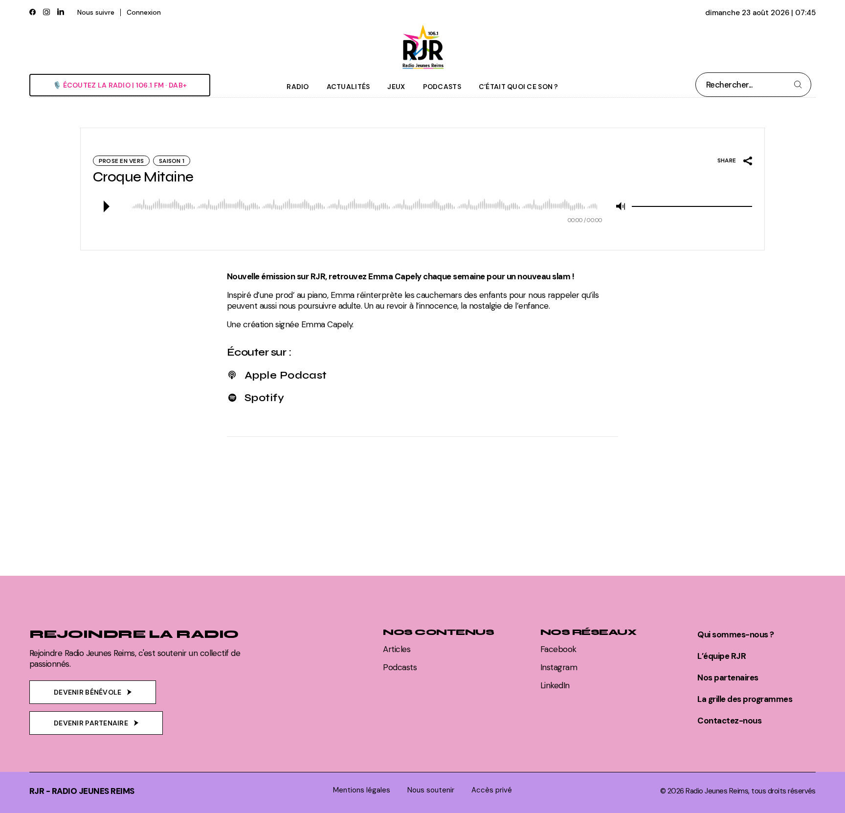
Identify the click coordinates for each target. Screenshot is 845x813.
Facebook (558, 649)
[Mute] (620, 206)
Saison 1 (171, 161)
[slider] (692, 206)
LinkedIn (555, 685)
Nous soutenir (430, 790)
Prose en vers (121, 161)
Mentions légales (361, 790)
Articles (396, 649)
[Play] (105, 206)
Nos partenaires (727, 677)
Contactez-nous (729, 720)
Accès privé (491, 790)
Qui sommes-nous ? (735, 634)
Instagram (558, 667)
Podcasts (400, 667)
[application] (422, 206)
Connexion (144, 12)
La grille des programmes (744, 699)
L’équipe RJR (721, 656)
